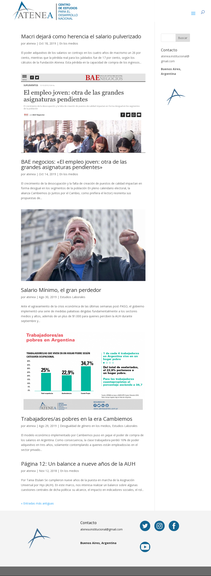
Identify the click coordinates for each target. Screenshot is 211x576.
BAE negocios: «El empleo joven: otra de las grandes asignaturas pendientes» (74, 164)
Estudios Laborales (72, 297)
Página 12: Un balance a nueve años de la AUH (78, 463)
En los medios (68, 43)
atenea (31, 43)
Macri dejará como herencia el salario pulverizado (81, 36)
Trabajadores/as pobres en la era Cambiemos (76, 418)
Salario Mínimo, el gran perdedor (61, 290)
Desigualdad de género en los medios (85, 426)
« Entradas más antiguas (37, 503)
